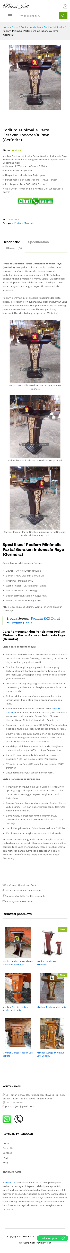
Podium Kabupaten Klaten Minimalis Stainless (18, 963)
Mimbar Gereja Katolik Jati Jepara (18, 1054)
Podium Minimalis (24, 223)
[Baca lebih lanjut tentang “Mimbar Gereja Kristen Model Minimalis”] (14, 1001)
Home (6, 1143)
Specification (38, 242)
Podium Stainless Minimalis (46, 963)
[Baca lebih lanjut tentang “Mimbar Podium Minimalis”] (48, 1001)
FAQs (5, 1157)
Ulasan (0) (14, 248)
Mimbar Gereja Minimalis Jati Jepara (50, 1054)
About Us (8, 1148)
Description (12, 242)
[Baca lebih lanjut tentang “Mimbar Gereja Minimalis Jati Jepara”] (48, 1047)
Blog (5, 1162)
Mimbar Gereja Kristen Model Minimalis (15, 1008)
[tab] (13, 243)
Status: (7, 150)
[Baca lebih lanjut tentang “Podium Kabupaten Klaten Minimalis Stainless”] (14, 956)
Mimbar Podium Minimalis (51, 1007)
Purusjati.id (9, 1182)
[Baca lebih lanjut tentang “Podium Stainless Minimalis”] (48, 956)
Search (63, 15)
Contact (7, 1152)
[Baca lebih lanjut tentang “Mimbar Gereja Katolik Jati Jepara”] (14, 1047)
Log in (65, 8)
